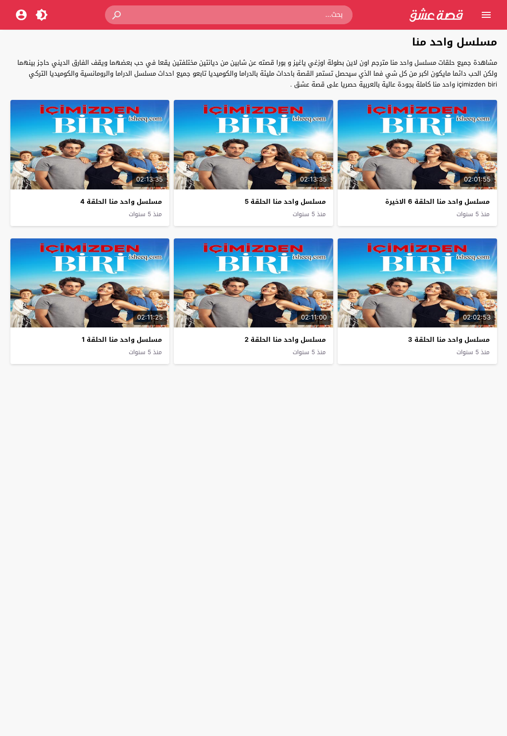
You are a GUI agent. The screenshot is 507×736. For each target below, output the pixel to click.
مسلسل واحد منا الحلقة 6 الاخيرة (437, 201)
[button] (117, 14)
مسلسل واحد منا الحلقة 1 (122, 339)
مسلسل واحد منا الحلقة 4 (121, 201)
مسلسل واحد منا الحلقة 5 (285, 201)
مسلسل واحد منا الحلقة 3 (449, 339)
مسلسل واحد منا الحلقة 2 (285, 339)
